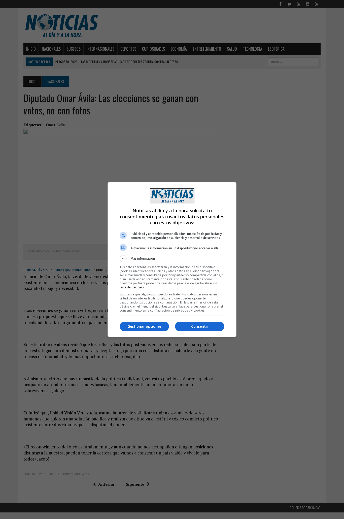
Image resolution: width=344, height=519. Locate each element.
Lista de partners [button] (132, 287)
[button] (172, 258)
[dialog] (172, 259)
